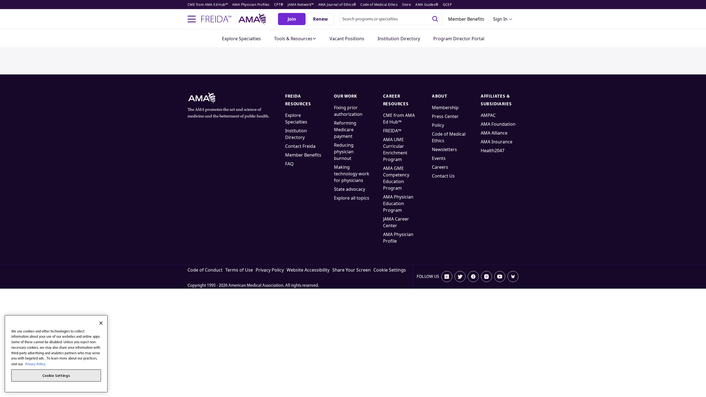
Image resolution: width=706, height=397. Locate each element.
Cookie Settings (389, 270)
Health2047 (492, 150)
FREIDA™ (392, 131)
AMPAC (488, 115)
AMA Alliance (494, 133)
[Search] (435, 19)
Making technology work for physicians (351, 173)
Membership (445, 107)
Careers (440, 167)
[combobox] (391, 19)
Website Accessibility (308, 270)
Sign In (500, 19)
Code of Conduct (205, 270)
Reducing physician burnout (344, 151)
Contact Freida (300, 146)
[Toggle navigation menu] (192, 19)
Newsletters (444, 149)
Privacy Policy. (35, 364)
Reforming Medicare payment (345, 129)
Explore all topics (351, 198)
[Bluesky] (512, 276)
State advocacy (349, 189)
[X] (460, 276)
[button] (295, 38)
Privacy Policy (270, 270)
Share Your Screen (351, 270)
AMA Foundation (498, 124)
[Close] (101, 323)
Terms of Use (239, 270)
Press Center (445, 116)
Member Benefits (466, 19)
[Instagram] (486, 276)
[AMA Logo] (253, 19)
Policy (438, 125)
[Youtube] (499, 276)
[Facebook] (473, 276)
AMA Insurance (496, 142)
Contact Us (443, 176)
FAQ (289, 164)
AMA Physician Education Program (398, 203)
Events (439, 158)
